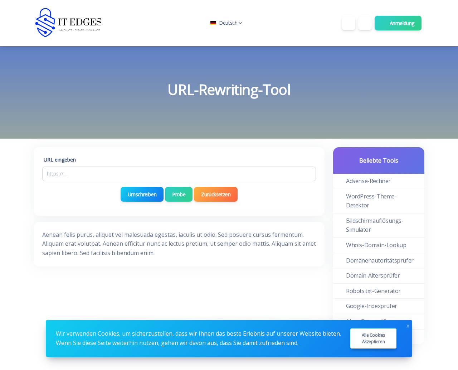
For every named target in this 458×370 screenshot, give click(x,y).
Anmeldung (401, 23)
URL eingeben (60, 159)
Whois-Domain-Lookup (376, 245)
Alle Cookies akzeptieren (373, 338)
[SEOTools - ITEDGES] (69, 23)
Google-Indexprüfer (371, 306)
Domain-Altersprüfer (373, 275)
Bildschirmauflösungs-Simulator (375, 225)
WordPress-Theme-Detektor (371, 201)
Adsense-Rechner (368, 181)
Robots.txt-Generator (373, 291)
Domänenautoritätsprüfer (380, 260)
